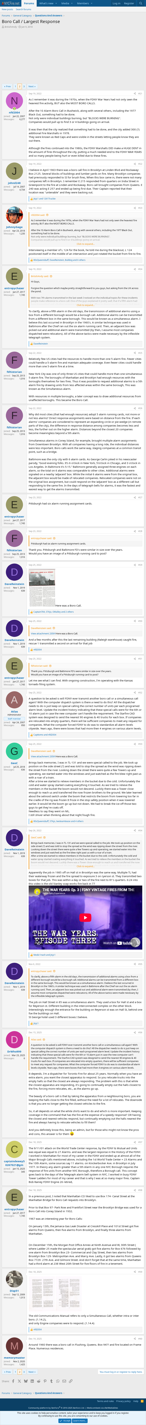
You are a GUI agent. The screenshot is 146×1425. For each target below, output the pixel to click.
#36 (140, 1032)
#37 (140, 1142)
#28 (140, 531)
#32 (140, 692)
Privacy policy (123, 1401)
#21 (140, 93)
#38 (140, 1190)
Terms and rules (105, 1401)
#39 (140, 1271)
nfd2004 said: (38, 215)
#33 (140, 744)
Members (83, 3)
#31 (140, 658)
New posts (7, 9)
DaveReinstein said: (41, 628)
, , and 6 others (59, 260)
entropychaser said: (41, 538)
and (44, 198)
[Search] (140, 3)
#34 (140, 830)
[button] (56, 3)
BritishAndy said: (40, 276)
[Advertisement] (73, 57)
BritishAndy (11, 26)
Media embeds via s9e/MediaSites (102, 1407)
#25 (140, 352)
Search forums (23, 9)
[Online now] (14, 108)
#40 (140, 1338)
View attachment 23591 (43, 633)
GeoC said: (36, 837)
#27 (140, 497)
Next (31, 86)
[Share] (134, 94)
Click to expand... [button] (86, 243)
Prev (8, 86)
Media (65, 3)
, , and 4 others (58, 821)
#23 (140, 207)
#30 (140, 621)
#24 (140, 269)
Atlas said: (36, 1039)
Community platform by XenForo (56, 1407)
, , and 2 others (53, 611)
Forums (29, 3)
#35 (140, 964)
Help (135, 1401)
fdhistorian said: (39, 665)
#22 (140, 163)
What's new (46, 3)
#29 (140, 564)
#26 (140, 408)
